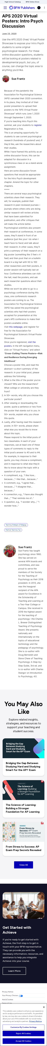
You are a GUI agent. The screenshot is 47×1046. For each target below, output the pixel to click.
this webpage (15, 326)
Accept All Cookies (23, 1041)
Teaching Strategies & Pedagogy (16, 525)
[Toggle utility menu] (44, 8)
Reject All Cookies (23, 1033)
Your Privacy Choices (10, 995)
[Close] (44, 1007)
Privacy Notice (7, 992)
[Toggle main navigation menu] (5, 7)
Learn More (14, 970)
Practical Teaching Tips (13, 530)
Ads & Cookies (7, 1000)
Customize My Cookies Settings (23, 1027)
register (38, 125)
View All (23, 864)
